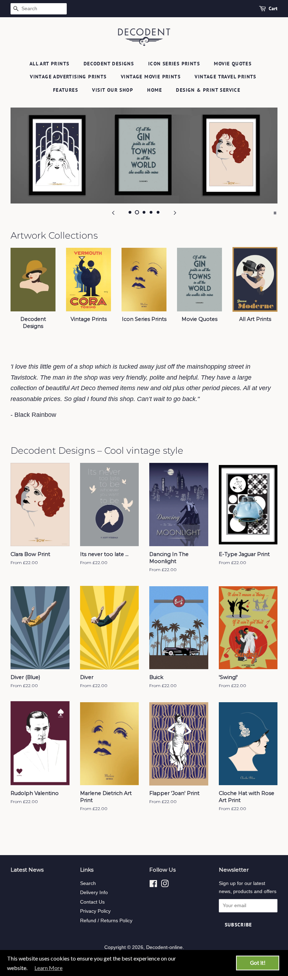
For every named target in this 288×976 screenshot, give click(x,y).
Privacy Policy (95, 911)
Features (65, 90)
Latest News (27, 869)
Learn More (48, 967)
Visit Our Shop (112, 90)
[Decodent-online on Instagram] (165, 885)
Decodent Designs (109, 63)
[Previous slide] (113, 212)
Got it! (258, 962)
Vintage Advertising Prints (68, 76)
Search (88, 883)
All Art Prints (50, 63)
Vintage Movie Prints (151, 76)
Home (154, 90)
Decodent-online (164, 947)
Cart (273, 8)
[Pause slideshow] (275, 212)
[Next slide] (175, 212)
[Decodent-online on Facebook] (153, 885)
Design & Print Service (208, 90)
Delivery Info (94, 892)
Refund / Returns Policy (106, 920)
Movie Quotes (232, 63)
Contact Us (92, 902)
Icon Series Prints (174, 63)
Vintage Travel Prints (225, 76)
